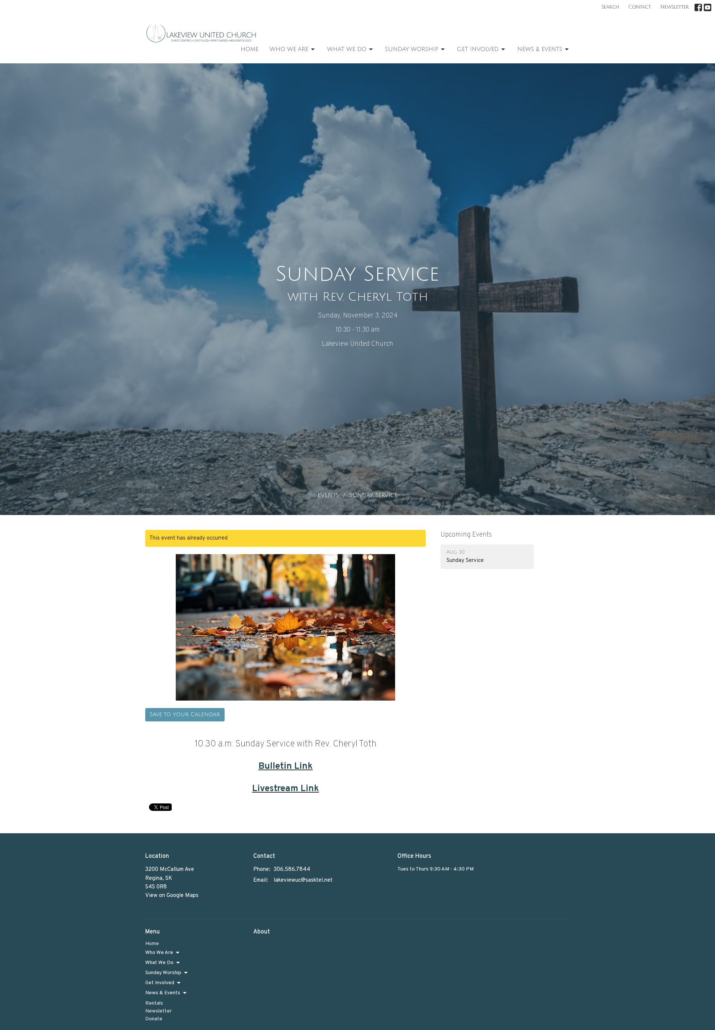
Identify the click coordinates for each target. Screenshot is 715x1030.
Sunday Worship (411, 49)
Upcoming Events (466, 535)
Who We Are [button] (159, 953)
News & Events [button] (162, 993)
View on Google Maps (171, 895)
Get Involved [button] (159, 983)
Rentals (154, 1003)
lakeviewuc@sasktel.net (303, 880)
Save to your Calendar (185, 714)
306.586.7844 (292, 869)
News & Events (539, 49)
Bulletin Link (285, 766)
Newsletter (674, 7)
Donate (153, 1019)
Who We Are (289, 49)
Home (249, 49)
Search (610, 7)
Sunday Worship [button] (163, 973)
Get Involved (478, 49)
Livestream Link (285, 788)
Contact (639, 7)
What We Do (346, 49)
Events (328, 495)
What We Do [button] (159, 963)
